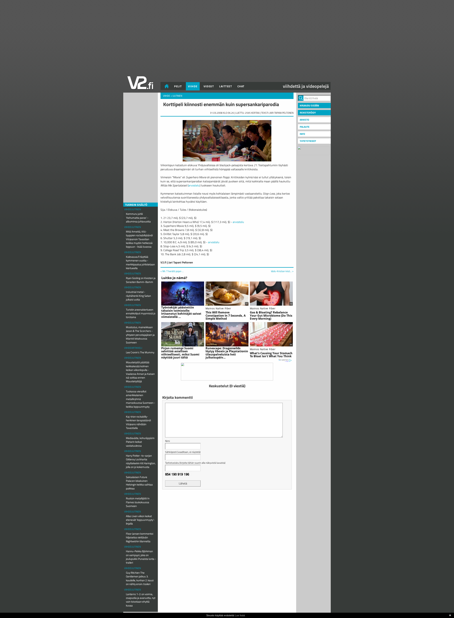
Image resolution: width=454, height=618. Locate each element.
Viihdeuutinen (132, 209)
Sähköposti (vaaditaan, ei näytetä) (183, 452)
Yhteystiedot (308, 141)
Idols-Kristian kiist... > (282, 271)
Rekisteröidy (308, 112)
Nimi (167, 441)
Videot (209, 86)
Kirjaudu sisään (309, 105)
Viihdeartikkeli (133, 348)
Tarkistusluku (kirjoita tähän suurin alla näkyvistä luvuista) (195, 463)
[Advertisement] (227, 501)
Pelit (178, 86)
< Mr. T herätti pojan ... (172, 271)
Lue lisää (240, 615)
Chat (241, 86)
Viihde (193, 86)
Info (302, 134)
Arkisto (304, 120)
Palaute (304, 127)
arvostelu (194, 185)
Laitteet (225, 86)
